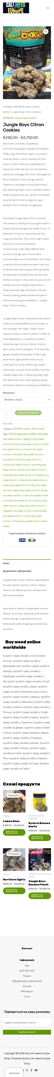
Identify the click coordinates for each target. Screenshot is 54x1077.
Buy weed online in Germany (26, 464)
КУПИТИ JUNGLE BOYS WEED (20, 117)
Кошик (27, 975)
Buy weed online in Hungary (29, 475)
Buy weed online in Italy (22, 485)
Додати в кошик (28, 413)
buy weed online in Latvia (16, 495)
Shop (27, 996)
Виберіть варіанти (12, 832)
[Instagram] (27, 1070)
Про (27, 965)
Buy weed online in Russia (28, 500)
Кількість (9, 392)
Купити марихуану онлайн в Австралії (28, 434)
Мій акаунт (27, 991)
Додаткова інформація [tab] (17, 570)
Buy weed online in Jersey (33, 490)
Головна (7, 106)
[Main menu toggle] (47, 8)
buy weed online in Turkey (16, 516)
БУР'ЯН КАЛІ (27, 970)
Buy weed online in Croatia (17, 449)
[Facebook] (31, 1070)
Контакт (27, 986)
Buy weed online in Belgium (18, 439)
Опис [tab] (6, 563)
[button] (45, 31)
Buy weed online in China (34, 444)
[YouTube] (36, 1070)
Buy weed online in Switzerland (30, 511)
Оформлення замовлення (27, 981)
